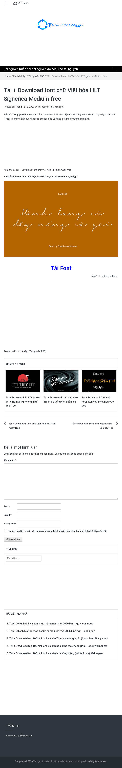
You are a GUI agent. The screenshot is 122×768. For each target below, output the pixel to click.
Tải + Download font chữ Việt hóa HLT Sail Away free (43, 169)
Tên (7, 506)
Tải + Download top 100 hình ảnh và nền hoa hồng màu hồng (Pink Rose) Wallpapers (58, 645)
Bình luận (10, 460)
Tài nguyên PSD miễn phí (50, 106)
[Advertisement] (61, 51)
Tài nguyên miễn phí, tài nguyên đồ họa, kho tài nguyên (41, 69)
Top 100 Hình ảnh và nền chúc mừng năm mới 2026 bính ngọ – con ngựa (51, 623)
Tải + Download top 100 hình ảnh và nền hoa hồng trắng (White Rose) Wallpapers (56, 653)
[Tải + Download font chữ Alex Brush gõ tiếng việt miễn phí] (61, 381)
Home (8, 76)
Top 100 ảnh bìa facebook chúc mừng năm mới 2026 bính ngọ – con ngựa (52, 631)
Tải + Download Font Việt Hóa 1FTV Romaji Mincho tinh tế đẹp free (23, 401)
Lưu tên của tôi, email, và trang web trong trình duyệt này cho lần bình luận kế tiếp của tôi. (56, 531)
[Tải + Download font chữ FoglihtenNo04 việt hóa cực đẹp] (99, 381)
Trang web (10, 523)
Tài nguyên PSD (36, 76)
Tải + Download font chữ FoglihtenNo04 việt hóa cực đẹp (98, 401)
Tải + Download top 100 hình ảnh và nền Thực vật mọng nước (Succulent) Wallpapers (58, 638)
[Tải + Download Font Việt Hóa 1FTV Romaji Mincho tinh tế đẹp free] (23, 381)
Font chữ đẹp (19, 76)
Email (8, 515)
